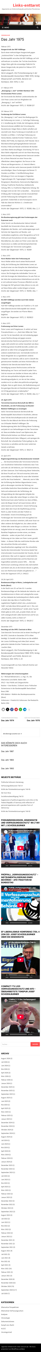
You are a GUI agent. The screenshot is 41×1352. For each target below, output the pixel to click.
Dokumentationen (7, 1321)
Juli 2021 (4, 1254)
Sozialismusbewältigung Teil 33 (12, 796)
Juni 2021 (4, 1258)
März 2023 (4, 1190)
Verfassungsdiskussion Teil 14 (12, 786)
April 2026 (4, 1073)
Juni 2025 (4, 1101)
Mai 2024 (4, 1147)
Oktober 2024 (6, 1130)
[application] (20, 848)
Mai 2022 (4, 1226)
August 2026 (5, 1058)
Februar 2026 (5, 1080)
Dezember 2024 (6, 1122)
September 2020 (7, 1290)
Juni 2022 (4, 1222)
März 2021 (4, 1268)
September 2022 (7, 1211)
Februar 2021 (5, 1272)
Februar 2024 (5, 1158)
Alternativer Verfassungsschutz (12, 1311)
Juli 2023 (4, 1176)
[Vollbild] (37, 866)
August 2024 (5, 1137)
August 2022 (5, 1215)
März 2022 (4, 1229)
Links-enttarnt (26, 5)
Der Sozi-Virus (6, 793)
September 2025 (7, 1094)
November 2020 (6, 1283)
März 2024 (4, 1154)
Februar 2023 (5, 1194)
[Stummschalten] (34, 866)
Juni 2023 (4, 1179)
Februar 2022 (5, 1233)
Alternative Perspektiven (10, 1307)
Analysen (4, 1314)
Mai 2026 (4, 1069)
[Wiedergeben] (4, 866)
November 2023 (6, 1169)
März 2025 (4, 1112)
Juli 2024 (4, 1140)
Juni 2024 (4, 1144)
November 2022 (6, 1204)
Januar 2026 (5, 1083)
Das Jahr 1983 (7, 760)
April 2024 (4, 1151)
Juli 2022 (4, 1219)
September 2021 (7, 1247)
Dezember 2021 (6, 1240)
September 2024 (7, 1133)
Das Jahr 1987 (7, 751)
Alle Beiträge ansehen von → (12, 734)
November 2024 (6, 1126)
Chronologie (5, 35)
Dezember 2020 (6, 1279)
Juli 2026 (4, 1062)
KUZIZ (3, 1328)
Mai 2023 (4, 1183)
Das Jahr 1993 (7, 768)
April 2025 (4, 1108)
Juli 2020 (4, 1293)
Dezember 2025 (6, 1087)
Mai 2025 (4, 1105)
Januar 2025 (5, 1119)
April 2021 (4, 1265)
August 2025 (5, 1097)
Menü (6, 27)
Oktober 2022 (6, 1208)
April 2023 (4, 1187)
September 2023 (7, 1172)
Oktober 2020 (6, 1286)
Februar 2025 (5, 1115)
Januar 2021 (5, 1276)
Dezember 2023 (6, 1165)
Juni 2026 (4, 1065)
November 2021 (6, 1243)
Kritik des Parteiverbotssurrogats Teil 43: (16, 789)
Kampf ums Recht (7, 1325)
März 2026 (4, 1076)
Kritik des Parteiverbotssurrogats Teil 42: (16, 811)
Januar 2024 (5, 1162)
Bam (23, 1349)
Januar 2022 (5, 1236)
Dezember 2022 (6, 1201)
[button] (3, 709)
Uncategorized (6, 1332)
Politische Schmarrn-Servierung (12, 782)
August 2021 (5, 1251)
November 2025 (6, 1090)
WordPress (15, 1349)
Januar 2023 (5, 1197)
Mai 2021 (4, 1261)
